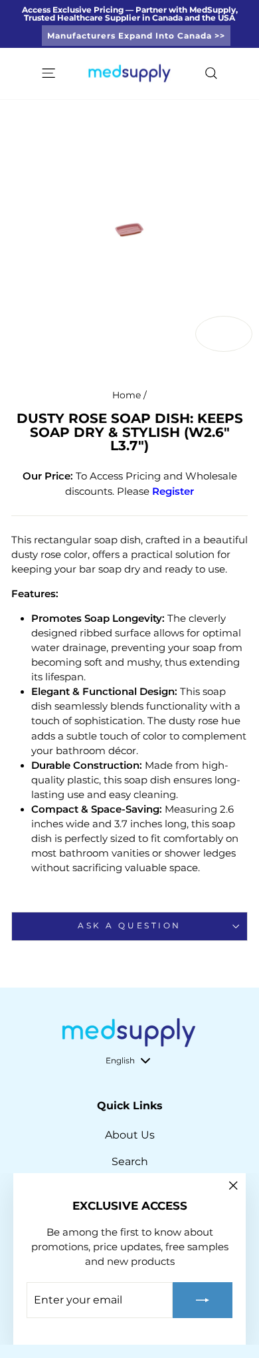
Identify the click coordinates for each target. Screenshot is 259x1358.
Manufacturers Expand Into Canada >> (136, 36)
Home (126, 395)
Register (173, 491)
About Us (130, 1135)
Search (130, 1161)
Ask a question (129, 925)
